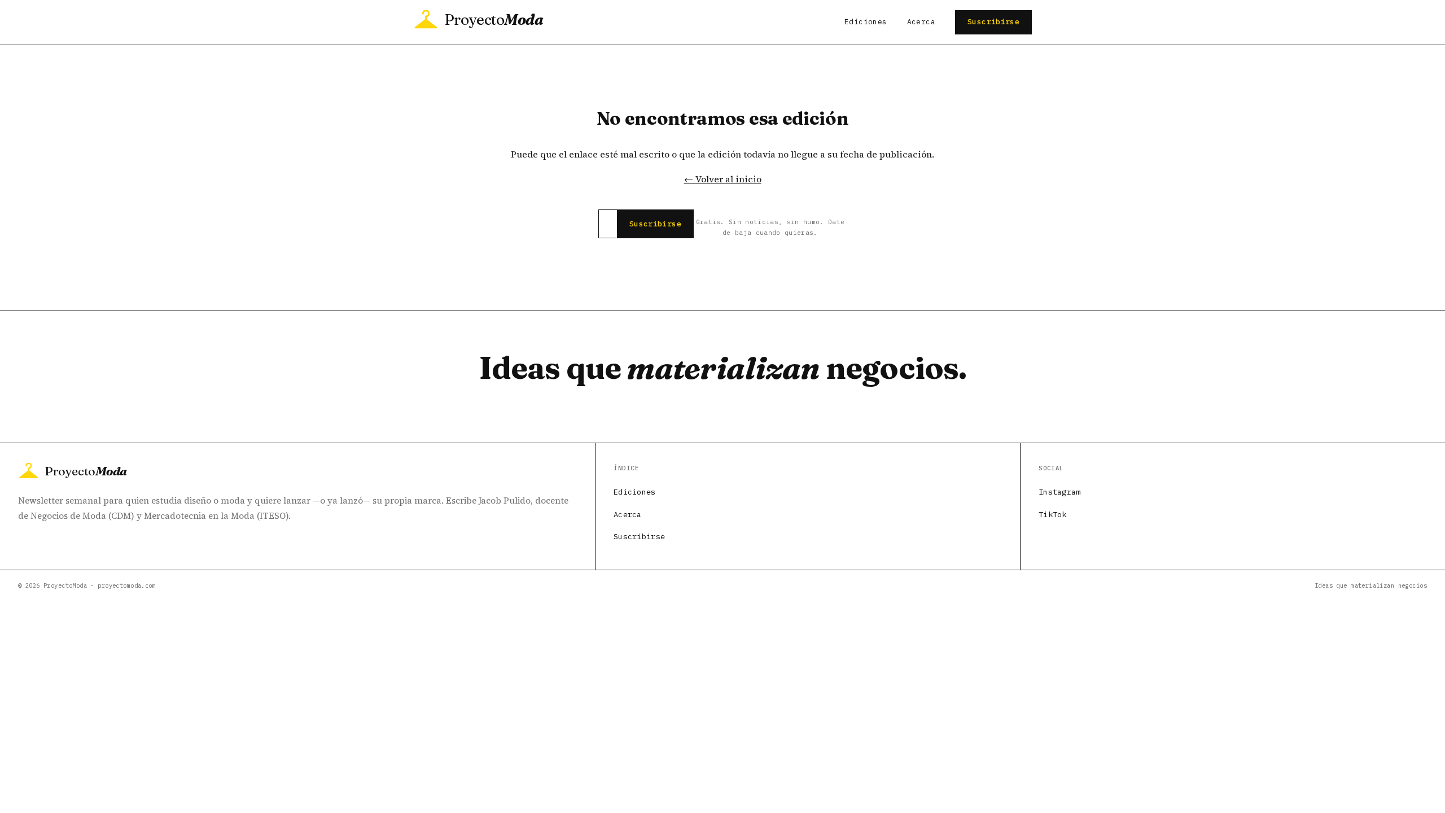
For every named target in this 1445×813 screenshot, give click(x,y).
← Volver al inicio (722, 179)
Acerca (921, 22)
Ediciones (865, 22)
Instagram (1059, 492)
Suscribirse (993, 22)
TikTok (1053, 514)
